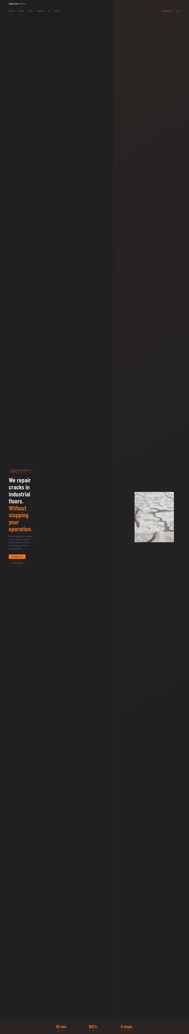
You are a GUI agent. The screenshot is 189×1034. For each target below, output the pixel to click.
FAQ (49, 11)
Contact (57, 11)
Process (30, 11)
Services (21, 11)
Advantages (40, 11)
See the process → (17, 563)
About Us (11, 11)
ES (178, 11)
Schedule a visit (167, 11)
